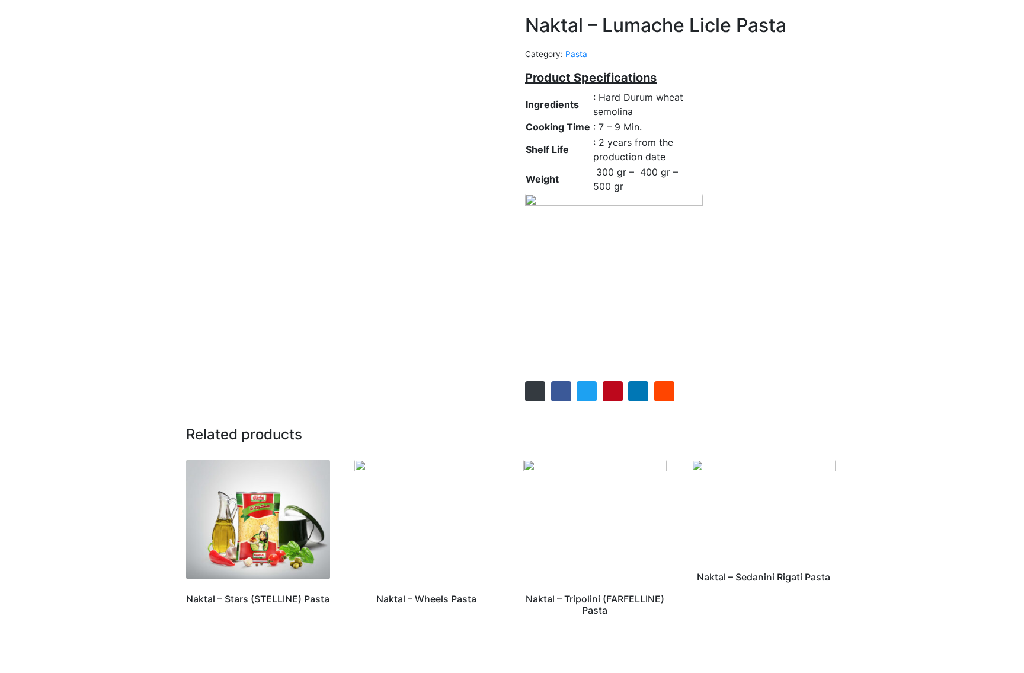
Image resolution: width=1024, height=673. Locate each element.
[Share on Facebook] (561, 391)
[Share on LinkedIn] (638, 391)
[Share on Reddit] (664, 391)
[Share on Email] (535, 391)
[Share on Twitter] (587, 391)
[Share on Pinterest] (613, 391)
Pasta (576, 54)
